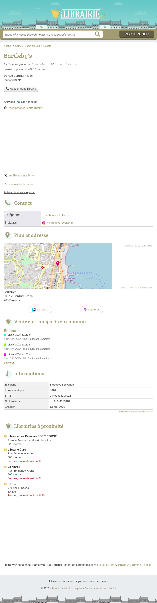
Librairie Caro (17, 449)
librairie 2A (124, 564)
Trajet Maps (94, 309)
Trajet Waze (43, 309)
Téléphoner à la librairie (56, 215)
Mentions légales (73, 588)
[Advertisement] (78, 143)
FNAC (12, 483)
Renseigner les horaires (19, 184)
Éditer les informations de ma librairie (136, 412)
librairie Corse (107, 564)
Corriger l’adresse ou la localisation (136, 288)
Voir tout (9, 362)
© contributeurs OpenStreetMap (138, 246)
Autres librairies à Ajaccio (19, 192)
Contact (89, 588)
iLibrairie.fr (78, 16)
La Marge (14, 466)
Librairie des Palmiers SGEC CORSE (32, 436)
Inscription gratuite (106, 588)
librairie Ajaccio (141, 564)
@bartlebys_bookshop (60, 222)
